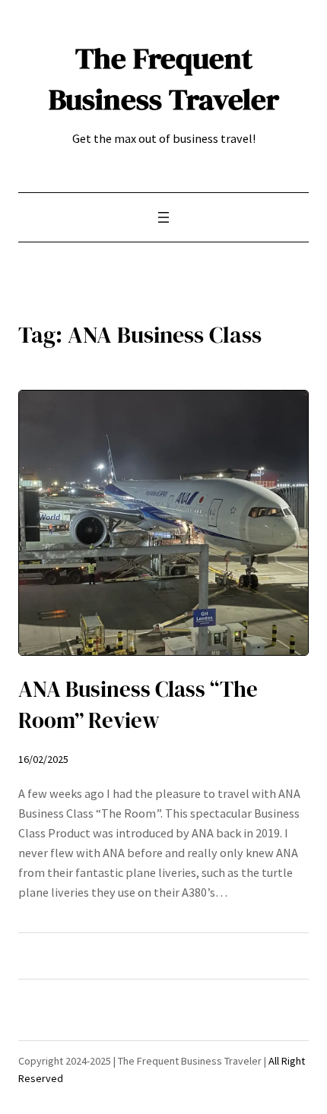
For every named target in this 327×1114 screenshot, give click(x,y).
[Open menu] (163, 217)
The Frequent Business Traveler (164, 78)
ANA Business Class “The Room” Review (138, 705)
